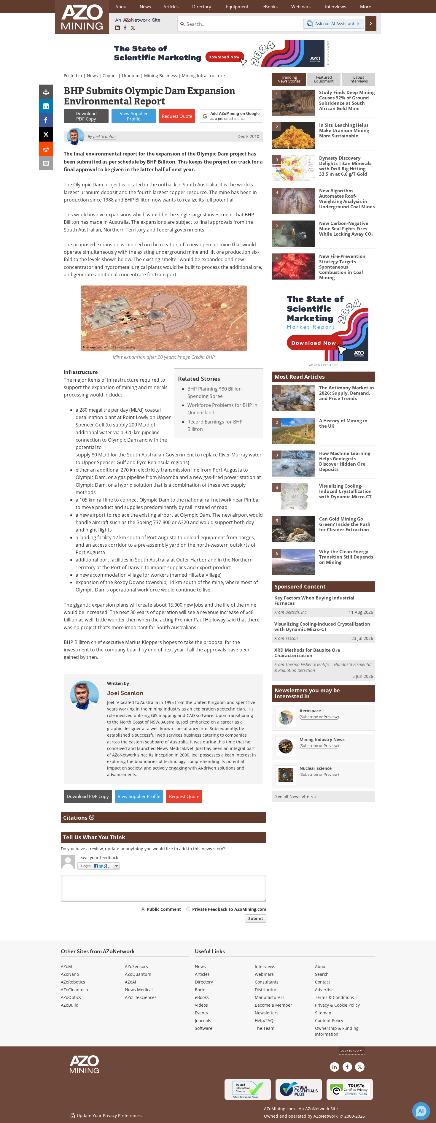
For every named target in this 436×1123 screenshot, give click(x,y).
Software (203, 1028)
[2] (293, 135)
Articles (202, 974)
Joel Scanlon (125, 693)
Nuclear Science (316, 768)
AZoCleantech (74, 989)
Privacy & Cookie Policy (337, 1005)
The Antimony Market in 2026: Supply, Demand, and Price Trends (346, 393)
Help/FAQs (265, 1020)
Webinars (264, 974)
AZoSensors (136, 966)
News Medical (139, 989)
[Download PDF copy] (46, 92)
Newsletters (267, 1013)
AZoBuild (70, 1005)
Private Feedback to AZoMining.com (229, 909)
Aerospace (310, 710)
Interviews (265, 966)
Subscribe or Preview (319, 716)
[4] (293, 200)
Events (201, 1013)
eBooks (202, 997)
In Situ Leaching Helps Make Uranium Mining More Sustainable (344, 130)
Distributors (267, 989)
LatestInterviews (358, 79)
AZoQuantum (138, 974)
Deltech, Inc (295, 612)
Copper (110, 75)
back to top (349, 1050)
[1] (293, 102)
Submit (255, 918)
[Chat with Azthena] (421, 1111)
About (321, 966)
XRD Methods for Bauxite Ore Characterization (307, 652)
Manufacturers (269, 997)
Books (200, 989)
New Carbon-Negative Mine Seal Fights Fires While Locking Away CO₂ (346, 228)
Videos (201, 1005)
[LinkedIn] (46, 106)
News (92, 75)
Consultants (267, 982)
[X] (46, 134)
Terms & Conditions (334, 997)
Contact (322, 982)
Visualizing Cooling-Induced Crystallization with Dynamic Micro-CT (345, 491)
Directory (201, 6)
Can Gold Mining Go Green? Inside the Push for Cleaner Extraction (344, 524)
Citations (76, 817)
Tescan (291, 638)
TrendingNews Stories (289, 79)
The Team (264, 1028)
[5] (293, 233)
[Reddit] (46, 149)
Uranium (130, 75)
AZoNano (70, 974)
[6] (293, 266)
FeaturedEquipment (324, 79)
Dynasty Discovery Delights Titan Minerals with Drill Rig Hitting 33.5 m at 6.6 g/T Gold (345, 166)
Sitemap (323, 1013)
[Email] (46, 163)
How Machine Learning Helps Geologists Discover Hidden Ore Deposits (344, 461)
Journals (203, 1020)
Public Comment (164, 909)
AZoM (66, 966)
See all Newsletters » (295, 796)
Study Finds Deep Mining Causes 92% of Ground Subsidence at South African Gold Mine (347, 100)
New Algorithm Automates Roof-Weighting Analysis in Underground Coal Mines (347, 199)
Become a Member (273, 1005)
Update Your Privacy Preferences (109, 1115)
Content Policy (329, 1020)
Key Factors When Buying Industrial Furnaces (314, 600)
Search (322, 974)
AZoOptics (71, 997)
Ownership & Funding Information (337, 1031)
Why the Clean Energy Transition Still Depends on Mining (346, 556)
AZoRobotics (73, 982)
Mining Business (160, 75)
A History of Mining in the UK (343, 423)
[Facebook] (46, 120)
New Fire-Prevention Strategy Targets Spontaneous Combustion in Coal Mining (342, 266)
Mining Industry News (322, 739)
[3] (293, 167)
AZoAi (130, 982)
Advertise (324, 989)
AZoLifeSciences (141, 997)
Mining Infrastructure (203, 75)
